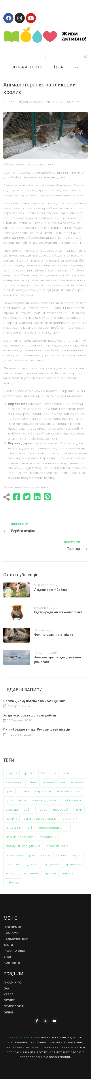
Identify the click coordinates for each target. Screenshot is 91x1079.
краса (42, 810)
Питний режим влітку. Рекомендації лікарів (36, 729)
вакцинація (14, 782)
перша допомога (19, 837)
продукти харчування (23, 846)
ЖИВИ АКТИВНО (20, 1037)
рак (32, 855)
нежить (11, 819)
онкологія (70, 819)
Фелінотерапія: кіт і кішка (53, 634)
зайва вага (72, 800)
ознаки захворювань (39, 819)
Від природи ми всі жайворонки (58, 612)
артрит (29, 773)
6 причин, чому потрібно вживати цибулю (34, 701)
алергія (11, 773)
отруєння (13, 828)
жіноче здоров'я (45, 800)
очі (29, 828)
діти (9, 800)
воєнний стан (54, 782)
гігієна (24, 791)
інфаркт (69, 873)
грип (9, 791)
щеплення (30, 873)
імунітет (50, 873)
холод (10, 873)
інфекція (12, 882)
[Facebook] (8, 18)
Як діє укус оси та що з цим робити (29, 715)
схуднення (51, 864)
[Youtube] (31, 18)
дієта (22, 800)
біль (66, 773)
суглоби (12, 864)
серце (61, 855)
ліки (79, 810)
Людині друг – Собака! (51, 590)
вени (33, 782)
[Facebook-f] (37, 1021)
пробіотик (48, 837)
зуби (28, 810)
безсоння (48, 773)
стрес (76, 855)
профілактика (57, 846)
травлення (74, 864)
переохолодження (53, 828)
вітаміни (77, 782)
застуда (12, 810)
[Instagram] (20, 18)
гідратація (43, 791)
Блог (10, 102)
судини (30, 864)
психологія (14, 855)
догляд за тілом (69, 791)
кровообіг (61, 810)
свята (45, 855)
